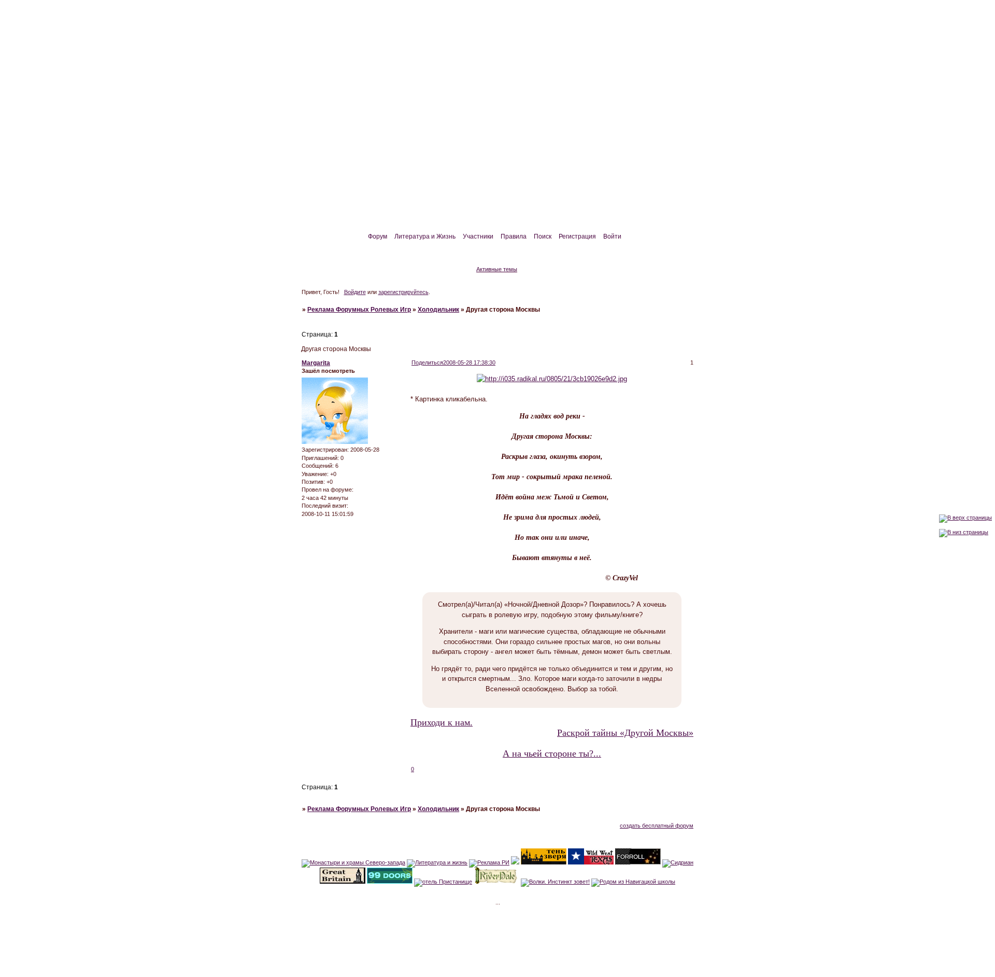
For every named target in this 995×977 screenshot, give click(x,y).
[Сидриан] (677, 862)
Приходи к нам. (441, 722)
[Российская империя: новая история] (515, 862)
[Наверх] (965, 517)
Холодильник (438, 309)
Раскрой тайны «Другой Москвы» (625, 733)
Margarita (316, 363)
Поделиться (427, 362)
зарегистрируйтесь (403, 292)
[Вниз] (963, 532)
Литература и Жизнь (425, 236)
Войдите (355, 292)
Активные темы (496, 269)
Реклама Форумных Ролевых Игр (359, 309)
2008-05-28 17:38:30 (469, 362)
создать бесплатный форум (656, 825)
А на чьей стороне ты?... (552, 753)
